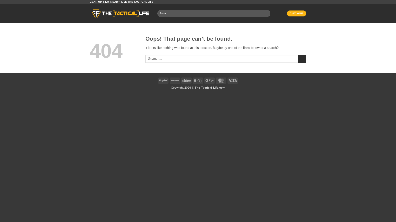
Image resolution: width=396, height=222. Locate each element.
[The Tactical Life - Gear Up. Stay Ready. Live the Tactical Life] (120, 13)
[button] (279, 13)
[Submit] (266, 13)
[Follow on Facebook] (296, 2)
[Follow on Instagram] (300, 2)
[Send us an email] (304, 2)
